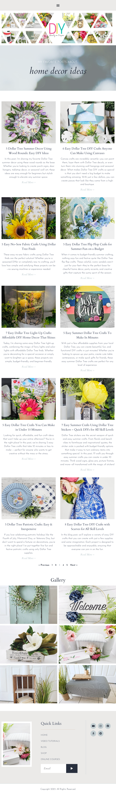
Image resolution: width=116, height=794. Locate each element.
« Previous (44, 565)
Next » (73, 565)
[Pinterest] (100, 733)
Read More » (28, 182)
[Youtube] (93, 726)
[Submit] (71, 768)
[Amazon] (93, 733)
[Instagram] (100, 726)
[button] (58, 5)
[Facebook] (108, 726)
